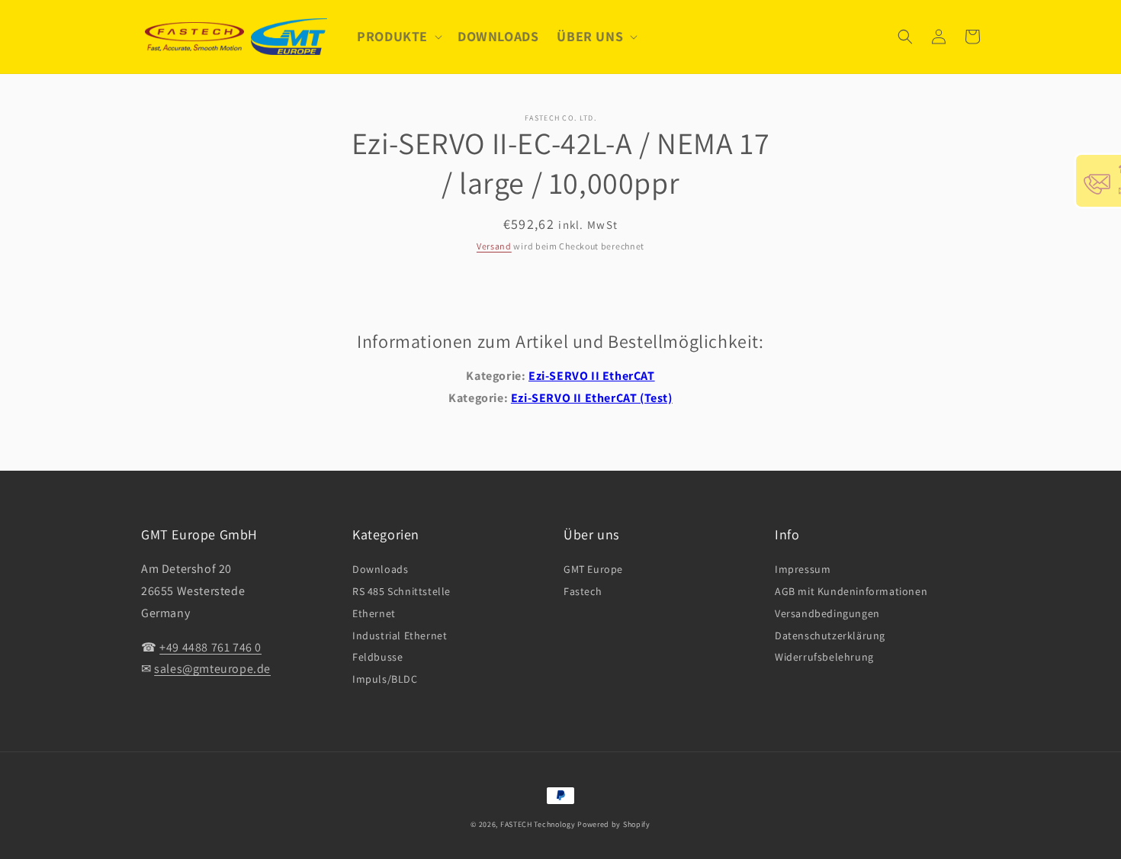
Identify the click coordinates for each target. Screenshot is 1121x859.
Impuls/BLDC (385, 679)
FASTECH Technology (538, 824)
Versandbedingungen (827, 613)
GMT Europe (593, 569)
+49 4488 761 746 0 (210, 647)
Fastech (583, 591)
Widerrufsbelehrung (824, 657)
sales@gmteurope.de (212, 669)
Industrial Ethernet (399, 635)
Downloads (380, 569)
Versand (494, 246)
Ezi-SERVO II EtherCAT (591, 376)
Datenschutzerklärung (830, 635)
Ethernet (374, 613)
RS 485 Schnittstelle (401, 591)
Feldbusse (377, 657)
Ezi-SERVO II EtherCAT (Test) (592, 398)
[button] (398, 36)
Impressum (802, 569)
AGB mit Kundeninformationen (851, 591)
